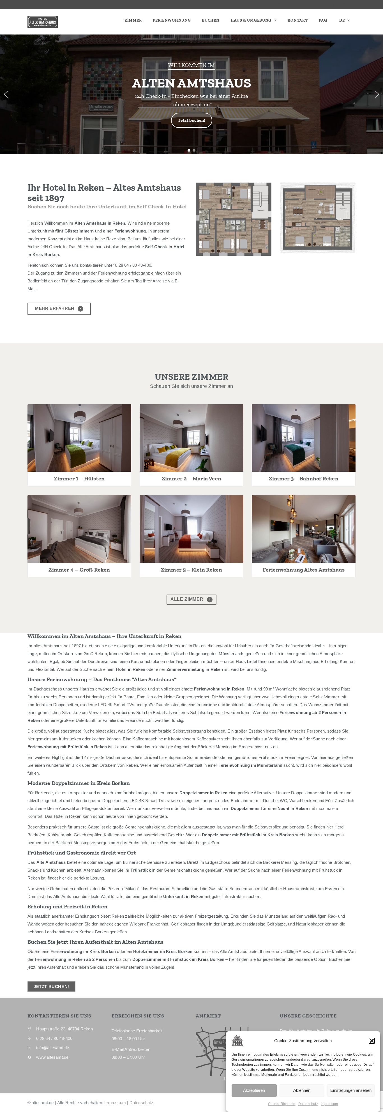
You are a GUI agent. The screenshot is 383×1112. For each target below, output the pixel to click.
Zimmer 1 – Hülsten (79, 478)
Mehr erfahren (55, 308)
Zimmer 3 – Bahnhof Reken (303, 478)
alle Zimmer (187, 599)
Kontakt (298, 20)
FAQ (323, 20)
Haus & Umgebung (252, 20)
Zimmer (133, 20)
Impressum (329, 1104)
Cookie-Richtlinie (281, 1104)
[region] (191, 94)
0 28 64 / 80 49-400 (290, 4)
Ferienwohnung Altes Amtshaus (304, 569)
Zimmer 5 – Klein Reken (191, 569)
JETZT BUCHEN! (51, 986)
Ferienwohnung (172, 20)
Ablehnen (301, 1090)
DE (342, 20)
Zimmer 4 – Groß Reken (79, 569)
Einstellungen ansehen (351, 1090)
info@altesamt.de (340, 4)
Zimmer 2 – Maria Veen (191, 478)
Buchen (210, 20)
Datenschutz (308, 1104)
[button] (372, 1041)
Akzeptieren (254, 1090)
